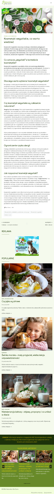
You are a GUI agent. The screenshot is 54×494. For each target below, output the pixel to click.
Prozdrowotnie (9, 298)
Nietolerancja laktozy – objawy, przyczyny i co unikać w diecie (25, 467)
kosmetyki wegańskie (36, 212)
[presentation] (27, 280)
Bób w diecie (48, 224)
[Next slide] (51, 466)
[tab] (24, 483)
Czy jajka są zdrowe (11, 301)
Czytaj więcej (7, 313)
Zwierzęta (4, 352)
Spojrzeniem (48, 492)
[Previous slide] (3, 466)
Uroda (15, 36)
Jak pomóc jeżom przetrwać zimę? (43, 465)
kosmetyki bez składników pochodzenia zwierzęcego (17, 212)
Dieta (3, 298)
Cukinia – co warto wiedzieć (10, 224)
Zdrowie (7, 409)
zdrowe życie (8, 215)
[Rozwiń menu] (51, 3)
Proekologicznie (8, 36)
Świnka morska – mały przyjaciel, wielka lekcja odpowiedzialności (9, 467)
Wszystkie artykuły (36, 492)
